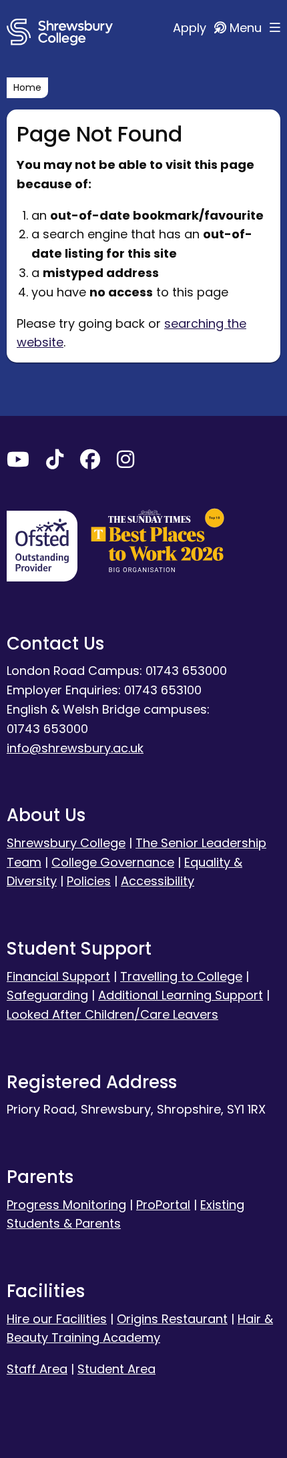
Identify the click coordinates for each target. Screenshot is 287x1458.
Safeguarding (47, 995)
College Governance (112, 862)
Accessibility (157, 881)
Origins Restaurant (172, 1318)
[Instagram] (125, 462)
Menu (247, 27)
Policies (89, 881)
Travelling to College (181, 976)
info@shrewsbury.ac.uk (75, 748)
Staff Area (37, 1369)
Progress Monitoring (66, 1204)
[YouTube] (18, 462)
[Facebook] (90, 462)
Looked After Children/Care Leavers (112, 1014)
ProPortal (163, 1204)
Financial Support (58, 976)
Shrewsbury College (66, 842)
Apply (191, 27)
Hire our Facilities (57, 1318)
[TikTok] (54, 462)
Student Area (116, 1369)
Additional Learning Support (180, 995)
